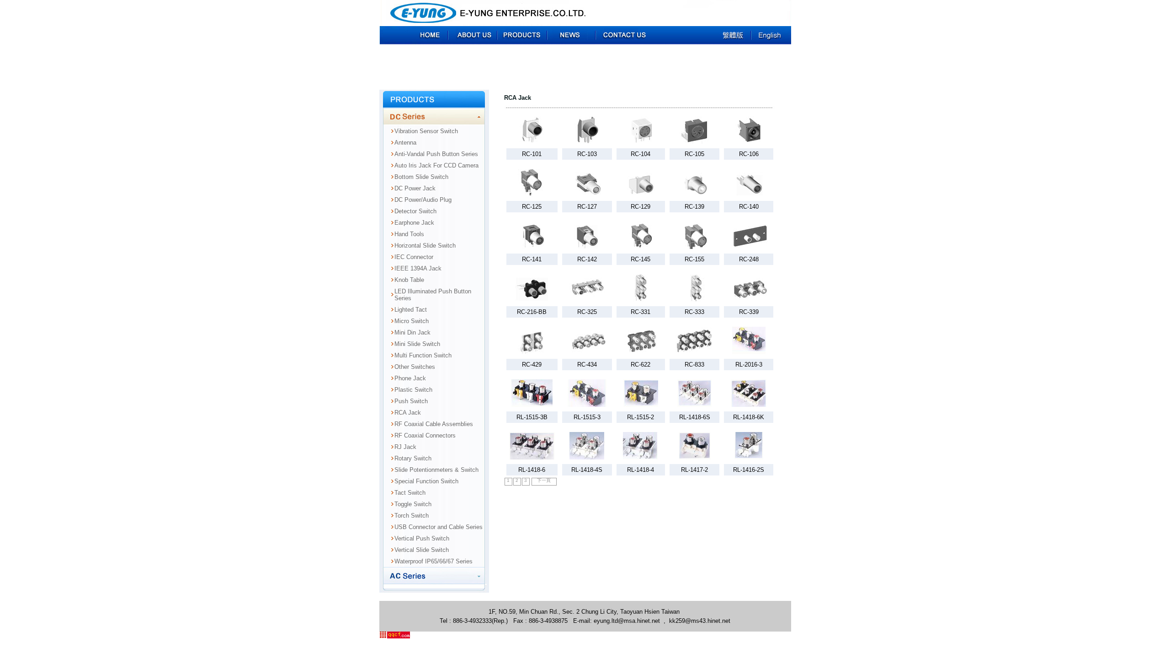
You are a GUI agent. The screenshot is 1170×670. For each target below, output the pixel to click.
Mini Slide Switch (417, 343)
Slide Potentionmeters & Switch (436, 469)
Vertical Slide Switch (421, 549)
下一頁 (544, 480)
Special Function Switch (426, 481)
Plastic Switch (413, 389)
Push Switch (411, 401)
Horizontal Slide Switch (425, 245)
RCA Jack (407, 412)
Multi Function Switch (423, 355)
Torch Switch (411, 515)
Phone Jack (410, 378)
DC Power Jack (415, 188)
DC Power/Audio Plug (423, 199)
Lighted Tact (410, 309)
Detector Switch (415, 211)
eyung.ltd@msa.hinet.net (627, 620)
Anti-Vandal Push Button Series (436, 154)
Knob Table (409, 279)
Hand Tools (409, 234)
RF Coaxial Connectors (425, 435)
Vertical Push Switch (421, 538)
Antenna (405, 142)
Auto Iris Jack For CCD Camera (436, 165)
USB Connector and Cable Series (438, 527)
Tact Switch (409, 492)
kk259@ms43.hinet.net (699, 620)
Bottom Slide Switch (421, 176)
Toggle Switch (412, 504)
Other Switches (414, 366)
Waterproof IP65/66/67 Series (433, 561)
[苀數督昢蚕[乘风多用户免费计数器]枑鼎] (394, 636)
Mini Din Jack (412, 332)
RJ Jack (405, 446)
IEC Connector (413, 257)
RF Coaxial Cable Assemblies (433, 424)
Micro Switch (411, 321)
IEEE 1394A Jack (417, 268)
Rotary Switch (412, 458)
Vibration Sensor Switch (426, 131)
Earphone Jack (414, 222)
